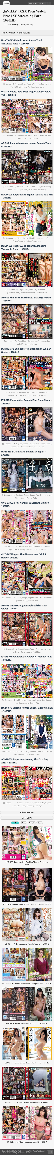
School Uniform (35, 754)
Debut (26, 495)
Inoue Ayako (39, 803)
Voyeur (43, 395)
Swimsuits (42, 549)
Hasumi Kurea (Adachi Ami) (28, 649)
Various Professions (33, 241)
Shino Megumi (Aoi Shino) (31, 652)
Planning (21, 549)
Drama (48, 444)
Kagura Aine (32, 84)
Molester (16, 652)
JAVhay (19, 1153)
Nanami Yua (33, 601)
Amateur (22, 392)
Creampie (27, 444)
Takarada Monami (27, 293)
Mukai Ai (20, 344)
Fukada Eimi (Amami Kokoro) (21, 447)
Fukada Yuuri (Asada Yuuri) (40, 187)
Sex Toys (38, 806)
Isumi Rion (21, 84)
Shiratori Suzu (21, 138)
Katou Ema (41, 751)
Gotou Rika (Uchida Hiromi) (29, 546)
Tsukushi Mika (41, 293)
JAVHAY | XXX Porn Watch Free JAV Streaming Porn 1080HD (24, 16)
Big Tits (19, 444)
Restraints (44, 495)
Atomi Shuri (20, 751)
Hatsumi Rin (22, 135)
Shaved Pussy (26, 498)
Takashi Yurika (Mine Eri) (30, 395)
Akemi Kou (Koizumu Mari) (28, 341)
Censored (10, 84)
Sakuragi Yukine (30, 344)
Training (36, 498)
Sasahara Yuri (13, 395)
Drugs (24, 598)
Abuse (18, 598)
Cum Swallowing (38, 444)
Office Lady (21, 806)
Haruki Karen (34, 238)
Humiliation (45, 546)
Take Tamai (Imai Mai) (37, 190)
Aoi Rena (19, 700)
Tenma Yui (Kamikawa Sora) (33, 87)
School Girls (23, 754)
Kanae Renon (43, 392)
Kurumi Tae (34, 703)
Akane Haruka (22, 187)
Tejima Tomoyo (19, 241)
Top (51, 1152)
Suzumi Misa (33, 138)
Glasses (20, 803)
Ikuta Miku (12, 190)
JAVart (28, 1153)
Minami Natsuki (44, 135)
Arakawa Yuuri (30, 700)
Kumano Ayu (24, 703)
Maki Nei (32, 290)
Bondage (19, 495)
